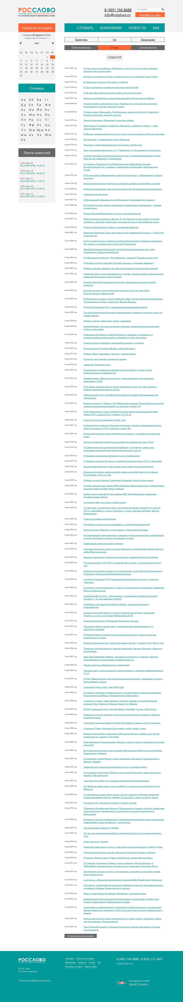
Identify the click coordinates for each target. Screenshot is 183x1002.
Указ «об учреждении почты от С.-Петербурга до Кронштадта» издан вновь (122, 150)
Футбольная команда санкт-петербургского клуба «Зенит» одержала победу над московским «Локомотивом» (122, 920)
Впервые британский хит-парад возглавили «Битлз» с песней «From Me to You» (124, 642)
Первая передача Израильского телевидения (107, 665)
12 (31, 64)
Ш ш (32, 130)
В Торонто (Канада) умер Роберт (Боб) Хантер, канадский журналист (118, 857)
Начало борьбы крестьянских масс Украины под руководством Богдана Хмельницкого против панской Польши (120, 105)
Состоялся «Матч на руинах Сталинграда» (105, 502)
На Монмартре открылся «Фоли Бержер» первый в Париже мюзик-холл (121, 257)
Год (115, 39)
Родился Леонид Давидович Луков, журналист (107, 320)
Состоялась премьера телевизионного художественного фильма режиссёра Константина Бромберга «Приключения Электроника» (122, 694)
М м (32, 115)
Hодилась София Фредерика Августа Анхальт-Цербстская (113, 144)
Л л (23, 115)
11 (26, 64)
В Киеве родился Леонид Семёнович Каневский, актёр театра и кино (118, 480)
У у (23, 125)
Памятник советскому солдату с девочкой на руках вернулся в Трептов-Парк (123, 846)
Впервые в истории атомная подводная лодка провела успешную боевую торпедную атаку (122, 716)
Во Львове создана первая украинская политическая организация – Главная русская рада (122, 207)
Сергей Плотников (138, 984)
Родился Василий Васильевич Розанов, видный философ (112, 213)
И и (31, 110)
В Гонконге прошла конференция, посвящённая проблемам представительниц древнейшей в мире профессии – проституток (124, 821)
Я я (23, 140)
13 (37, 64)
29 (47, 72)
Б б (31, 100)
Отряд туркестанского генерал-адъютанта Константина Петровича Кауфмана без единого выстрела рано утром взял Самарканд (123, 242)
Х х (39, 125)
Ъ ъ (47, 130)
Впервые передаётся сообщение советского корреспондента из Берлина (121, 557)
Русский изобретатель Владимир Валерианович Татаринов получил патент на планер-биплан (123, 314)
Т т (47, 120)
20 (37, 68)
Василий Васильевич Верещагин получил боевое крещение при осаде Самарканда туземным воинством (119, 251)
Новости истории (85, 958)
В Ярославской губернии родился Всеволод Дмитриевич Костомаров (119, 199)
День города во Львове (96, 841)
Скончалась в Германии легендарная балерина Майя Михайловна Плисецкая (123, 879)
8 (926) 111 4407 (152, 959)
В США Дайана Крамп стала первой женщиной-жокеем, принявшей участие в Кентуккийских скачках (123, 680)
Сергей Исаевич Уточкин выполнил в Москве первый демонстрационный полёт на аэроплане (121, 328)
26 (31, 72)
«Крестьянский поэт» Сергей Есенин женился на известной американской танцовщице (121, 396)
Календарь (81, 39)
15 (47, 64)
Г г (46, 100)
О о (47, 115)
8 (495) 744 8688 (118, 9)
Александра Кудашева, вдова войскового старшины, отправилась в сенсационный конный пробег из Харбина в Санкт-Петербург (118, 336)
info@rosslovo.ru (117, 14)
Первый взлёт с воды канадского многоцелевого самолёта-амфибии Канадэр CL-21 (123, 672)
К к (47, 110)
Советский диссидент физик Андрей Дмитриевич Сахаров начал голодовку (122, 722)
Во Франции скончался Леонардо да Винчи (106, 82)
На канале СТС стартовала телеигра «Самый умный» (110, 802)
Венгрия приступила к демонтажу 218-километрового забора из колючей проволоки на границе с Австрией (121, 735)
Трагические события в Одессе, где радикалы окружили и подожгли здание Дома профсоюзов (122, 873)
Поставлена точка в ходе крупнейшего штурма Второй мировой (117, 524)
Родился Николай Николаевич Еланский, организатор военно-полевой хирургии (120, 284)
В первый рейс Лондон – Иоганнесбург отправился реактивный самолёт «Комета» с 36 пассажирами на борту (121, 597)
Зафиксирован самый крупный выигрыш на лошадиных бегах (115, 767)
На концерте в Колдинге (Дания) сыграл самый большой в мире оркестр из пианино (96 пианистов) (122, 774)
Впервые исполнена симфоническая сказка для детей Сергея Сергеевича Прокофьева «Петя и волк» (121, 473)
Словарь (85, 27)
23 (53, 68)
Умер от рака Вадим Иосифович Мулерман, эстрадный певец (115, 893)
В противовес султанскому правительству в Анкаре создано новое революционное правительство (118, 371)
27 (37, 72)
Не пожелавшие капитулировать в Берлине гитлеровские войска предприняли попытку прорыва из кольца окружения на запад (124, 537)
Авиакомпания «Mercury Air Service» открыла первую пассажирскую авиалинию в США (119, 380)
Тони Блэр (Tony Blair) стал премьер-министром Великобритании (116, 780)
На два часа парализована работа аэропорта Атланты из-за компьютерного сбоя (123, 835)
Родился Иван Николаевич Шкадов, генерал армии (110, 353)
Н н (39, 115)
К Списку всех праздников (80, 935)
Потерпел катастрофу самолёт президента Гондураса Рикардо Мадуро (120, 852)
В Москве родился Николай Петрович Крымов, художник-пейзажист (119, 263)
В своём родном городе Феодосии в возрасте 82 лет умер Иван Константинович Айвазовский (117, 292)
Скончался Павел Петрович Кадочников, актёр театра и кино (115, 728)
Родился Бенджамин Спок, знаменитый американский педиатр (115, 307)
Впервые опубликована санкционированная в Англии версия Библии (119, 98)
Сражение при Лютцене (96, 194)
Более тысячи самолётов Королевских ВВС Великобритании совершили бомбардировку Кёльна (120, 495)
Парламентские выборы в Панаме (101, 827)
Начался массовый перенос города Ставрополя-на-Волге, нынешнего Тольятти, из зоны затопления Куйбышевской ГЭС (119, 614)
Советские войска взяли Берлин (100, 518)
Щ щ (40, 130)
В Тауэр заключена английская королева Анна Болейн (111, 87)
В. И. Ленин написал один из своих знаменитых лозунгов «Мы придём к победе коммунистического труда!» (120, 388)
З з (23, 110)
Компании (111, 27)
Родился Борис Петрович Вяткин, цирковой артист (109, 348)
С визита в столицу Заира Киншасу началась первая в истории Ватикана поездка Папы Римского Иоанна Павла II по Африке (120, 702)
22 (47, 68)
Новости (137, 27)
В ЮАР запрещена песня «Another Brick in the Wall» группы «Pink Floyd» (120, 709)
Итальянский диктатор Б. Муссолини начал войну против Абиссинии (118, 466)
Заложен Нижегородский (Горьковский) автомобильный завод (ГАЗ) (118, 442)
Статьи (92, 962)
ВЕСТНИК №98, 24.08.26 (32, 165)
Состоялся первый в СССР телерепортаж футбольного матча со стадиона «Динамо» (121, 581)
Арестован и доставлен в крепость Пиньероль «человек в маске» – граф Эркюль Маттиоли (121, 127)
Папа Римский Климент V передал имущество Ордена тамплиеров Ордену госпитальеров (122, 928)
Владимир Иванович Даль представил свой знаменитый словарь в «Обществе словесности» (124, 234)
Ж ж (48, 105)
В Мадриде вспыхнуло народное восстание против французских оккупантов (123, 188)
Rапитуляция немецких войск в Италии (103, 543)
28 (42, 72)
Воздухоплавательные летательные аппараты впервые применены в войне (122, 183)
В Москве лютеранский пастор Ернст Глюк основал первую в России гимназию (124, 134)
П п (23, 120)
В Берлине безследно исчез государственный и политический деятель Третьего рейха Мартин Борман (124, 550)
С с (39, 120)
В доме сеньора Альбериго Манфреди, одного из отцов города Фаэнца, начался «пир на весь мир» (121, 70)
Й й (39, 110)
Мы (156, 27)
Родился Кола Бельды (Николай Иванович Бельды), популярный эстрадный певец (122, 435)
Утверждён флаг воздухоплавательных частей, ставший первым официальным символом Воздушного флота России (124, 275)
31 (21, 75)
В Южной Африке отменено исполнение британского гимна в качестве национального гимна (120, 636)
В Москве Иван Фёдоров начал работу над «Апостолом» (113, 92)
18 (26, 68)
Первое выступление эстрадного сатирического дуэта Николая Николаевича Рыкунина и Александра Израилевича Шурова (123, 572)
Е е (31, 105)
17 (21, 68)
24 (21, 72)
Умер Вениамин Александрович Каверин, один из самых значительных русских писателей (124, 743)
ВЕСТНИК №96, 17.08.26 (32, 181)
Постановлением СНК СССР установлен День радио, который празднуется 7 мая (122, 564)
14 (42, 64)
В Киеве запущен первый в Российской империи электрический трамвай (121, 268)
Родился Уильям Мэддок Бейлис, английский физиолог (111, 227)
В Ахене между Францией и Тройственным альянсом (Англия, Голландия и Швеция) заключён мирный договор (121, 113)
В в (39, 100)
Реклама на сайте (150, 14)
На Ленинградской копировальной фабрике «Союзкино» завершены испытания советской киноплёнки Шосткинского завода (119, 449)
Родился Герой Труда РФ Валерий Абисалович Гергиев (111, 620)
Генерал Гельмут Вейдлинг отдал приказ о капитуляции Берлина (116, 529)
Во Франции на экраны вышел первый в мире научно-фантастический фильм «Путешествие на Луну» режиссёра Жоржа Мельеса (123, 300)
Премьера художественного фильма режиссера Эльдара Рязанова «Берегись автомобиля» (123, 650)
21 (42, 68)
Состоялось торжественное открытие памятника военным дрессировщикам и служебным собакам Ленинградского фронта (123, 887)
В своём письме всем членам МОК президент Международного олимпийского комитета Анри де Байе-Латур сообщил (124, 487)
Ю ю (48, 135)
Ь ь (31, 135)
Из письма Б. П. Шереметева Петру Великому (107, 139)
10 (21, 64)
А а (23, 100)
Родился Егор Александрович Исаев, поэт (105, 419)
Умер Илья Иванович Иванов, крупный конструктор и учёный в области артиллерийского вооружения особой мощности (121, 658)
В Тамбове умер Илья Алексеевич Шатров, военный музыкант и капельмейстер (116, 606)
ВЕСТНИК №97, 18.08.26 (32, 173)
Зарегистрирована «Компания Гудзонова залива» (109, 120)
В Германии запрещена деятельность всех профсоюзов (112, 455)
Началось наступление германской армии (105, 359)
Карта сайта (90, 966)
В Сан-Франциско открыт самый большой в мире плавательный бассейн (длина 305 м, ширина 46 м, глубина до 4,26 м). (121, 413)
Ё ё (39, 105)
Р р (31, 120)
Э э (39, 135)
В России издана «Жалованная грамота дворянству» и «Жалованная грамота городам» (123, 177)
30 (53, 72)
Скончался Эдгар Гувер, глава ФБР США (104, 687)
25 (26, 72)
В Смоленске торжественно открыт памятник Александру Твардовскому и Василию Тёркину (121, 760)
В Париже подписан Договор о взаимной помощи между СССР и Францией (123, 461)
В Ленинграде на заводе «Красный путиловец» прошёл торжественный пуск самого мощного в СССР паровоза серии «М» (122, 427)
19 (31, 68)
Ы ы (23, 135)
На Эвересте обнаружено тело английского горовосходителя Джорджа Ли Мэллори (122, 788)
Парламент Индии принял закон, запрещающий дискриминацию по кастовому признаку (118, 628)
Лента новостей (36, 152)
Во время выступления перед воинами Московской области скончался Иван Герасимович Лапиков (123, 752)
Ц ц (47, 125)
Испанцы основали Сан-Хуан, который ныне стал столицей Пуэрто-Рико (121, 76)
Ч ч (23, 130)
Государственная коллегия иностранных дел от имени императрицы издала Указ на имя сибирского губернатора (122, 157)
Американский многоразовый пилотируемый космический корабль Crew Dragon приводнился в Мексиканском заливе (121, 900)
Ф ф (31, 125)
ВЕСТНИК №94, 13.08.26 (32, 196)
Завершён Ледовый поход (97, 364)
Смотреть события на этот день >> (37, 38)
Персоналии (148, 39)
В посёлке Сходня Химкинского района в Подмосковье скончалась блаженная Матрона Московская (124, 589)
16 (53, 64)
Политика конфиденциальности (34, 980)
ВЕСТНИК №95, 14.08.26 (32, 188)
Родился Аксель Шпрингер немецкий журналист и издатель (114, 342)
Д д (23, 105)
